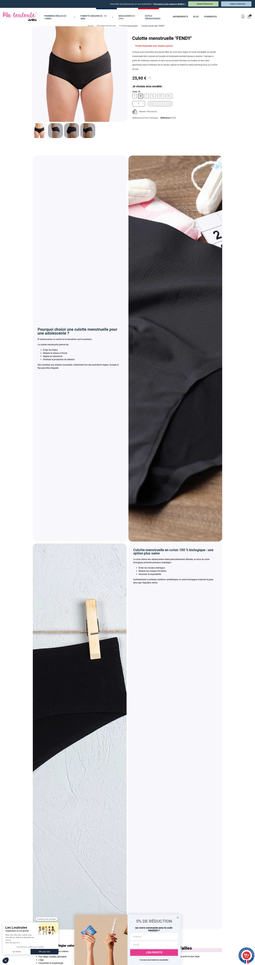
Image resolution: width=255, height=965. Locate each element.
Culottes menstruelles (128, 26)
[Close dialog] (177, 917)
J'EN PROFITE (154, 952)
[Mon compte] (243, 16)
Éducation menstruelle (106, 26)
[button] (236, 16)
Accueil (90, 26)
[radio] (134, 96)
